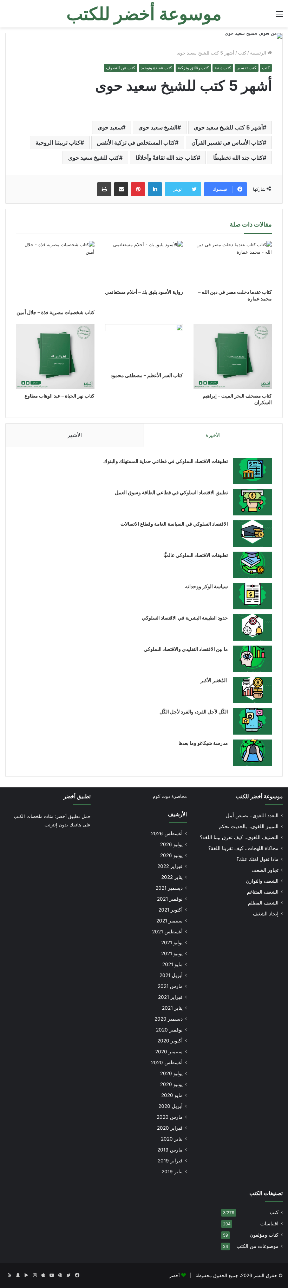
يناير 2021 (172, 1008)
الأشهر (74, 435)
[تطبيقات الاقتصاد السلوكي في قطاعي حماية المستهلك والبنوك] (252, 471)
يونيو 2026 (171, 855)
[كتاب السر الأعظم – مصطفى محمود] (144, 346)
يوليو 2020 (171, 1073)
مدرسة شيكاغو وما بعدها (203, 743)
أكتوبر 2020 (170, 1040)
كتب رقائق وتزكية (193, 67)
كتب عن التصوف (120, 67)
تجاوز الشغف (265, 870)
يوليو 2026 (171, 844)
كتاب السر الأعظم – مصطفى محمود (147, 375)
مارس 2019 (170, 1150)
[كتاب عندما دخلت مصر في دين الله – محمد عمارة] (233, 263)
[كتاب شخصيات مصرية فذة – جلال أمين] (55, 273)
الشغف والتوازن (262, 881)
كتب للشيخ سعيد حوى (93, 157)
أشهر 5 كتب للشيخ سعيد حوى (228, 127)
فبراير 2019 (170, 1160)
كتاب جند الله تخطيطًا (238, 157)
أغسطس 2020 (167, 1062)
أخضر (174, 1275)
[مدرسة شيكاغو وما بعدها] (252, 753)
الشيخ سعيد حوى (157, 127)
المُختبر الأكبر (214, 680)
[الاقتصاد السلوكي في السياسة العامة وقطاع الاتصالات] (252, 533)
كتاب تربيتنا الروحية (57, 142)
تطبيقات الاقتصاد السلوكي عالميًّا (195, 555)
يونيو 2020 (171, 1084)
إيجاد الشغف (266, 913)
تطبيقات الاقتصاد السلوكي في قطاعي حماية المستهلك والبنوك (165, 461)
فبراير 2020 (170, 1128)
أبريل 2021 (171, 975)
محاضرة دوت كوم (170, 796)
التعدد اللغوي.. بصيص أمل (252, 815)
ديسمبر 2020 (169, 1019)
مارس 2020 (170, 1117)
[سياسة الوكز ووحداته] (252, 596)
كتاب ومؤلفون (264, 1235)
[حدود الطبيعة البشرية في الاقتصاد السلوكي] (252, 627)
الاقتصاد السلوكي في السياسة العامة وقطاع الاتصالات (174, 524)
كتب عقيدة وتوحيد (156, 67)
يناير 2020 (172, 1139)
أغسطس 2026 (167, 833)
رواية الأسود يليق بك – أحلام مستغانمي (144, 292)
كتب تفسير (246, 67)
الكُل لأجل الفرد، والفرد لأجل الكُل (193, 712)
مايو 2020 (172, 1095)
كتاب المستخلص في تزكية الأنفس (136, 142)
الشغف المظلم (263, 903)
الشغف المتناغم (263, 892)
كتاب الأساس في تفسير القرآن (227, 142)
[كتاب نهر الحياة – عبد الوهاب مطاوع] (55, 356)
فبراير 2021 (170, 997)
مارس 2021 (170, 986)
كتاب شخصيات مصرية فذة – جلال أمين (55, 312)
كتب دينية (223, 67)
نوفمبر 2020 (169, 1030)
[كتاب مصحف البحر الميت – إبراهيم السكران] (233, 356)
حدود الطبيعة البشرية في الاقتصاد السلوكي (185, 618)
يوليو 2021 (172, 942)
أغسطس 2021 (167, 931)
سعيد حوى (110, 127)
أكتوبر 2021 (170, 910)
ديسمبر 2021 (169, 888)
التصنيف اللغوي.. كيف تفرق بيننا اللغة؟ (239, 837)
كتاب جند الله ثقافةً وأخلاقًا (166, 157)
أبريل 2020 (170, 1106)
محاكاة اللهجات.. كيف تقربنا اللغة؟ (243, 848)
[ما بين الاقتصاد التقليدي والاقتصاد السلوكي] (252, 659)
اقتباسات (269, 1223)
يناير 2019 (172, 1171)
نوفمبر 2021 (170, 899)
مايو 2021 (172, 964)
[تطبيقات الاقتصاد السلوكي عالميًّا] (252, 565)
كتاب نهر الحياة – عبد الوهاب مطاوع (59, 396)
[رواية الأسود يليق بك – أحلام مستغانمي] (144, 263)
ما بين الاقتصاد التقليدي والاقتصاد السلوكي (186, 649)
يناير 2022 (172, 877)
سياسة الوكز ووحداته (206, 586)
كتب (242, 53)
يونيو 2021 (172, 953)
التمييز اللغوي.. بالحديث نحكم (249, 826)
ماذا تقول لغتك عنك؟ (257, 859)
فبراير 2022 (170, 866)
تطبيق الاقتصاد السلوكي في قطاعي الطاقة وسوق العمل (171, 492)
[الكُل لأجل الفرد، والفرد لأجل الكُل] (252, 721)
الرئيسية (259, 53)
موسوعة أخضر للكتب (259, 796)
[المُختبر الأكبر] (252, 690)
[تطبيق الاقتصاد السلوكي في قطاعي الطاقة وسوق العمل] (252, 502)
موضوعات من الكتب (257, 1246)
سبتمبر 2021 (169, 921)
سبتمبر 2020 (169, 1051)
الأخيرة (213, 435)
